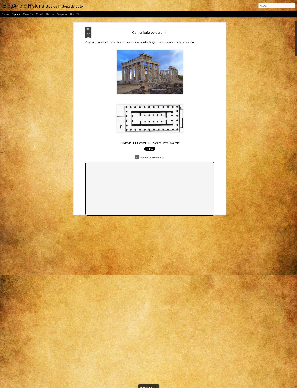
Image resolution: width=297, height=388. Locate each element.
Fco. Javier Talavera (168, 143)
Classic (5, 14)
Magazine (28, 14)
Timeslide (75, 14)
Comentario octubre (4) (150, 32)
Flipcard (16, 14)
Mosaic (40, 14)
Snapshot (62, 14)
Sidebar (50, 14)
